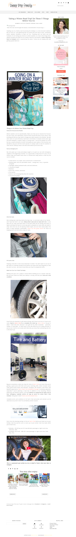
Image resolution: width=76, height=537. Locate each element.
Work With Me (54, 12)
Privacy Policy (53, 523)
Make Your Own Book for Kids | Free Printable (61, 91)
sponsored (33, 23)
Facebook (37, 504)
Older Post (44, 494)
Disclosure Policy (54, 524)
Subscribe (52, 526)
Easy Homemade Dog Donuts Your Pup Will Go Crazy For (61, 81)
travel (37, 23)
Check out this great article (35, 228)
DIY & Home (37, 12)
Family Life (30, 12)
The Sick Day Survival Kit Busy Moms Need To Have (34, 485)
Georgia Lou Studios (48, 535)
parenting (28, 23)
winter (40, 23)
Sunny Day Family (34, 535)
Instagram (43, 504)
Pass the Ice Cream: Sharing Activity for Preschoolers (61, 103)
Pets (43, 12)
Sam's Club (18, 323)
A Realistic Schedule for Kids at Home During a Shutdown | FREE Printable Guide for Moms (13, 486)
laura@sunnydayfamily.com (61, 42)
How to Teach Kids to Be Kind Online (23, 485)
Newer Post (12, 494)
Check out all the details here (29, 395)
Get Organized (22, 12)
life (25, 23)
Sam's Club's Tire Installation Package (28, 389)
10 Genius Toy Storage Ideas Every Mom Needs (44, 485)
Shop (47, 12)
